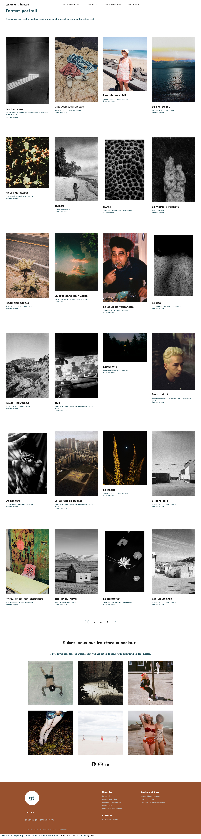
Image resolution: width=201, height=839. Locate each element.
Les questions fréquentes (112, 802)
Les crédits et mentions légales (153, 802)
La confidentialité (147, 799)
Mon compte (107, 805)
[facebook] (94, 764)
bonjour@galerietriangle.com (39, 820)
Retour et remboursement (112, 808)
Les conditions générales (150, 796)
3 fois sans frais (67, 835)
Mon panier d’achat (109, 799)
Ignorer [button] (90, 835)
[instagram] (100, 764)
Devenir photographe (110, 819)
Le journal (106, 796)
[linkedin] (107, 764)
